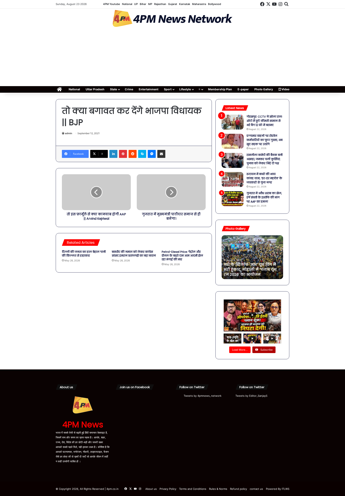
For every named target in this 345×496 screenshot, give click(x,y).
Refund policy (238, 488)
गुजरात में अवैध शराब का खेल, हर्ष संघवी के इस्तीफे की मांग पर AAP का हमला (264, 197)
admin (68, 133)
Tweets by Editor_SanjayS (251, 395)
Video (285, 89)
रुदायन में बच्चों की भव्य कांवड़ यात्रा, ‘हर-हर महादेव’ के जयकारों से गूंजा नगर (264, 178)
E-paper (243, 89)
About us (151, 488)
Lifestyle (185, 89)
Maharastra (199, 4)
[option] (252, 257)
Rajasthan (160, 4)
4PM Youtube (111, 4)
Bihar (143, 4)
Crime (129, 89)
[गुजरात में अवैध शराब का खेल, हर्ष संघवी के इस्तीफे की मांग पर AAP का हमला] (233, 198)
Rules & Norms (218, 488)
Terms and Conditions (192, 488)
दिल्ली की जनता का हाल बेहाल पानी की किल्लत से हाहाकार (84, 254)
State (113, 89)
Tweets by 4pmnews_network (202, 395)
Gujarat (172, 4)
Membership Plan (220, 89)
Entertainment (148, 89)
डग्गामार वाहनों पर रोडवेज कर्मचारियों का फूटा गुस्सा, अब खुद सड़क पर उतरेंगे (265, 140)
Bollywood (214, 4)
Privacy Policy (168, 488)
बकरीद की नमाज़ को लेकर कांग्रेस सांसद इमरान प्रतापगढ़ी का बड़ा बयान (134, 254)
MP (150, 4)
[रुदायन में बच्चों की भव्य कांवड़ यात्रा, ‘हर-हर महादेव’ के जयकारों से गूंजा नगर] (233, 179)
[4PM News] (172, 18)
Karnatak (184, 4)
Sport (168, 89)
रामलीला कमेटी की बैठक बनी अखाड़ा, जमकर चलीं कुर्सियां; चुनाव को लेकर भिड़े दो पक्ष (265, 159)
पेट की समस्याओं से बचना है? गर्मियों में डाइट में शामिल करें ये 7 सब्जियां (251, 269)
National (127, 4)
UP (136, 4)
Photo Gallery (263, 89)
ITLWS (285, 488)
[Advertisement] (172, 58)
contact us (256, 488)
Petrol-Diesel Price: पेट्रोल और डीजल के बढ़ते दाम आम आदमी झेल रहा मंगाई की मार (182, 255)
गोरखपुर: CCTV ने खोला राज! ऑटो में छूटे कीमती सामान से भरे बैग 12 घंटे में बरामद (264, 121)
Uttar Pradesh (95, 89)
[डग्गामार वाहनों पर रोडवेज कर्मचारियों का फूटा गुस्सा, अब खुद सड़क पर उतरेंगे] (233, 141)
